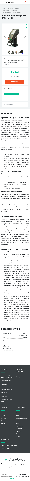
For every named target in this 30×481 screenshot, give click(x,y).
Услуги (2, 401)
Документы (19, 428)
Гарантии (3, 421)
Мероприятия (19, 426)
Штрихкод (3, 387)
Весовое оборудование (7, 377)
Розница (18, 377)
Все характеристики (8, 104)
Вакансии (18, 431)
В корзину (14, 82)
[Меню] (2, 2)
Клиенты (18, 423)
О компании (19, 413)
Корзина (3, 423)
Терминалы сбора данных (7, 389)
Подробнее (6, 64)
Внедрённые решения (21, 418)
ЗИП (2, 404)
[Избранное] (26, 24)
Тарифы (18, 436)
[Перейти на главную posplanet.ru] (15, 459)
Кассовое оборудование (7, 375)
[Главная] (9, 1)
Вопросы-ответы (20, 434)
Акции (2, 413)
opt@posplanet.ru (6, 448)
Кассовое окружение (6, 380)
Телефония (4, 396)
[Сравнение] (26, 28)
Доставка (3, 418)
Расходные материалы (6, 399)
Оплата (3, 415)
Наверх (12, 478)
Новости (18, 421)
